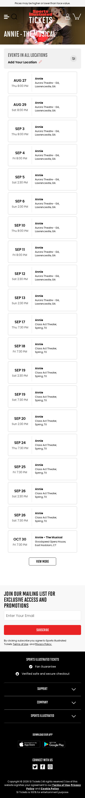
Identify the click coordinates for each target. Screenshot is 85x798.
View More (42, 561)
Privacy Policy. (43, 644)
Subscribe (42, 630)
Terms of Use (20, 644)
